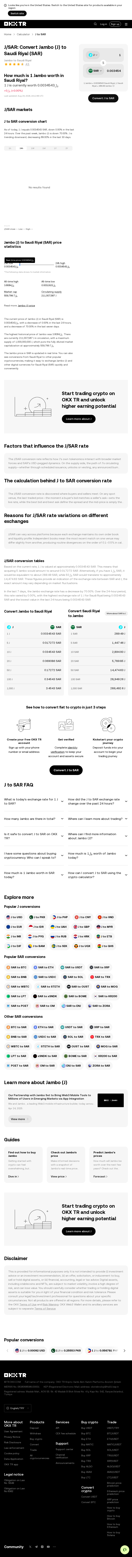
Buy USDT (86, 1428)
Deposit (34, 1428)
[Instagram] (42, 1547)
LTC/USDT (113, 1477)
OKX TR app (11, 1464)
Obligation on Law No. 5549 (14, 1481)
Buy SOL (86, 1450)
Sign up (115, 24)
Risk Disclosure (12, 1442)
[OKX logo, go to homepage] (15, 24)
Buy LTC (85, 1477)
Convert (34, 1444)
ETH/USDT (113, 1439)
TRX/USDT (113, 1455)
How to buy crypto (113, 1509)
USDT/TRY (113, 1428)
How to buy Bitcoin (113, 1517)
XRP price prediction (113, 1501)
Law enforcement (14, 1448)
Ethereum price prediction (115, 1492)
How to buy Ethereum (113, 1525)
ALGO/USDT (113, 1466)
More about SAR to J (116, 613)
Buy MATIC (87, 1444)
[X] (30, 1547)
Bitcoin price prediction (114, 1484)
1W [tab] (32, 148)
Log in (103, 24)
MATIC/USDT (114, 1444)
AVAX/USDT (113, 1472)
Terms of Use (27, 1304)
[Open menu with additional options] (126, 24)
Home (7, 34)
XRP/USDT (113, 1461)
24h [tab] (21, 148)
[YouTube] (48, 1547)
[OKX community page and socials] (54, 1547)
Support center (64, 1449)
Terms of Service (45, 1308)
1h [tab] (10, 148)
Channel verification (62, 1456)
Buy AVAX (86, 1472)
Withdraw (35, 1433)
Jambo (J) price (26, 305)
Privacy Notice (12, 1437)
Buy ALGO (86, 1466)
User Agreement (13, 1431)
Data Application (13, 1459)
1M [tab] (44, 148)
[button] (95, 24)
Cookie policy (11, 1453)
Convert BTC (88, 1502)
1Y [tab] (55, 148)
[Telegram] (36, 1547)
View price (58, 1176)
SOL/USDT (113, 1450)
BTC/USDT (113, 1433)
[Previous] (7, 1350)
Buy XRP (86, 1455)
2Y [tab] (66, 148)
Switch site (17, 13)
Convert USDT (89, 1496)
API (57, 1428)
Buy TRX (86, 1461)
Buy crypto (36, 1439)
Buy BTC (86, 1433)
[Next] (124, 1350)
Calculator (23, 34)
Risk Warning (51, 1304)
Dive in (12, 1176)
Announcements (65, 1463)
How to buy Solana (113, 1534)
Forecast (99, 1176)
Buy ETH (86, 1439)
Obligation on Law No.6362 (14, 1490)
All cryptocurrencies (39, 1457)
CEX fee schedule (66, 1433)
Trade (33, 1450)
